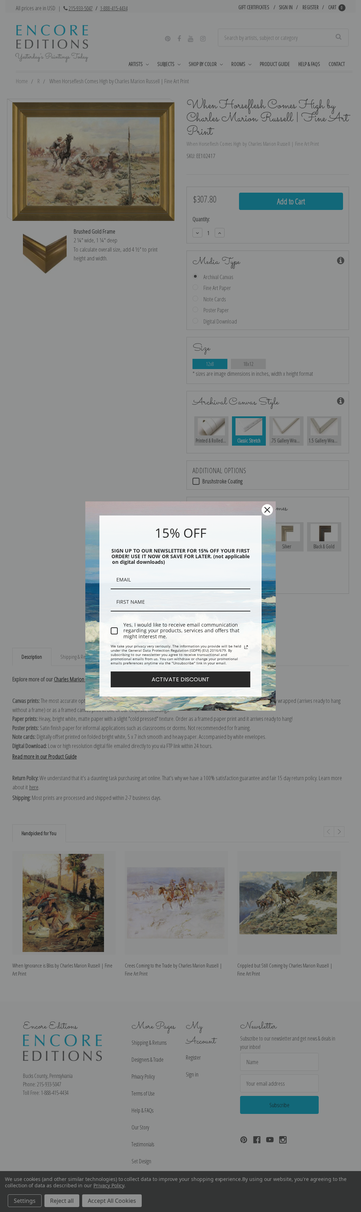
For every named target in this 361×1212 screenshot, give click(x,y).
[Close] (267, 509)
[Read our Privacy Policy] (246, 647)
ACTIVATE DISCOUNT (180, 679)
